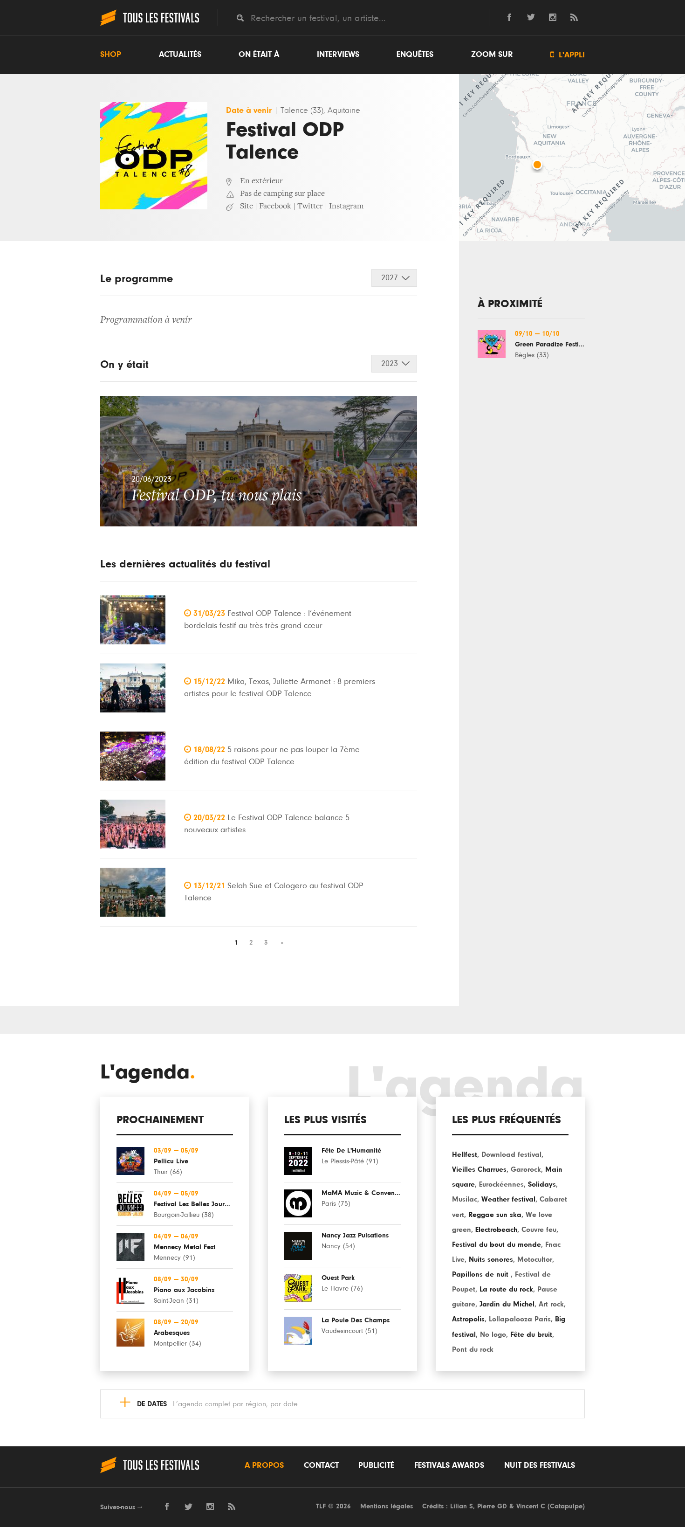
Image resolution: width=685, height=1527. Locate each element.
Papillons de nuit (481, 1274)
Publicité (376, 1465)
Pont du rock (472, 1349)
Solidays (542, 1184)
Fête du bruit (531, 1334)
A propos (264, 1465)
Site (246, 206)
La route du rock (506, 1289)
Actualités (180, 54)
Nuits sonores (491, 1259)
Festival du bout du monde (496, 1244)
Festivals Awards (449, 1465)
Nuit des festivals (539, 1465)
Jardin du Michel (507, 1304)
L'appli (567, 54)
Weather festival (508, 1199)
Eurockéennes (501, 1184)
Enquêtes (415, 54)
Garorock (526, 1169)
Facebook (275, 206)
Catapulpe (566, 1506)
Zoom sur (492, 54)
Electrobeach (496, 1229)
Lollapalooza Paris (520, 1319)
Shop (110, 54)
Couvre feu (538, 1229)
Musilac (464, 1199)
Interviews (338, 54)
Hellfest (464, 1154)
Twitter (310, 206)
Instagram (346, 206)
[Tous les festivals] (149, 24)
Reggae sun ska (494, 1214)
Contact (321, 1465)
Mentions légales (386, 1506)
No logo (493, 1334)
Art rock (551, 1304)
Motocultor (534, 1259)
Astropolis (468, 1319)
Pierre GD (492, 1506)
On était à (259, 54)
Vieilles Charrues (479, 1169)
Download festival (511, 1154)
